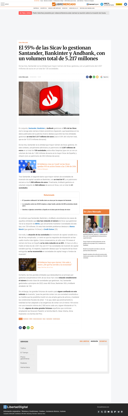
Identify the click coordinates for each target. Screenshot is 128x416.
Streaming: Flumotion (32, 413)
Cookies (42, 411)
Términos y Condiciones (30, 411)
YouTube (108, 411)
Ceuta (41, 0)
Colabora (119, 4)
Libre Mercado (23, 42)
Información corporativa (11, 411)
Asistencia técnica (52, 411)
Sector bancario (37, 319)
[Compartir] (87, 77)
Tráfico (23, 348)
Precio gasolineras (24, 358)
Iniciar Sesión (125, 4)
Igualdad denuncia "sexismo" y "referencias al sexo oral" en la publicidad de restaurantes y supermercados (95, 236)
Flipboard (115, 411)
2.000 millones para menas (70, 0)
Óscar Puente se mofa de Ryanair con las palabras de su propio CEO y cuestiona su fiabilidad (94, 243)
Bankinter (25, 319)
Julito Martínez (80, 0)
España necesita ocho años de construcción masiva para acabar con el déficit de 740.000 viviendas (95, 256)
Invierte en (43, 8)
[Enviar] (94, 77)
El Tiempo (24, 353)
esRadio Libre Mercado (54, 8)
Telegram (118, 411)
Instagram (105, 411)
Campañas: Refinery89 (8, 413)
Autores (63, 411)
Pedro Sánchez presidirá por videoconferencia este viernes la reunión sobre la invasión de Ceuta (69, 13)
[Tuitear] (90, 77)
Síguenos (105, 77)
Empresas (36, 8)
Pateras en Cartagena (89, 0)
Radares (23, 363)
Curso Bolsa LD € (73, 8)
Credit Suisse (56, 319)
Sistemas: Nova (41, 413)
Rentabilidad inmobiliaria (87, 8)
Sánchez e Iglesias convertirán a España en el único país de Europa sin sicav (46, 209)
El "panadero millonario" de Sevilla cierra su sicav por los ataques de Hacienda (46, 200)
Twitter (102, 411)
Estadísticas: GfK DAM (20, 413)
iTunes (121, 411)
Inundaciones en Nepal (58, 0)
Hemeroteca (25, 367)
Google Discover (111, 411)
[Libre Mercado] (64, 4)
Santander (32, 128)
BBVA (37, 224)
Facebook (98, 411)
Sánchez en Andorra (48, 0)
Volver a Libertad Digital (92, 4)
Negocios (64, 8)
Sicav (44, 319)
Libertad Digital (50, 407)
